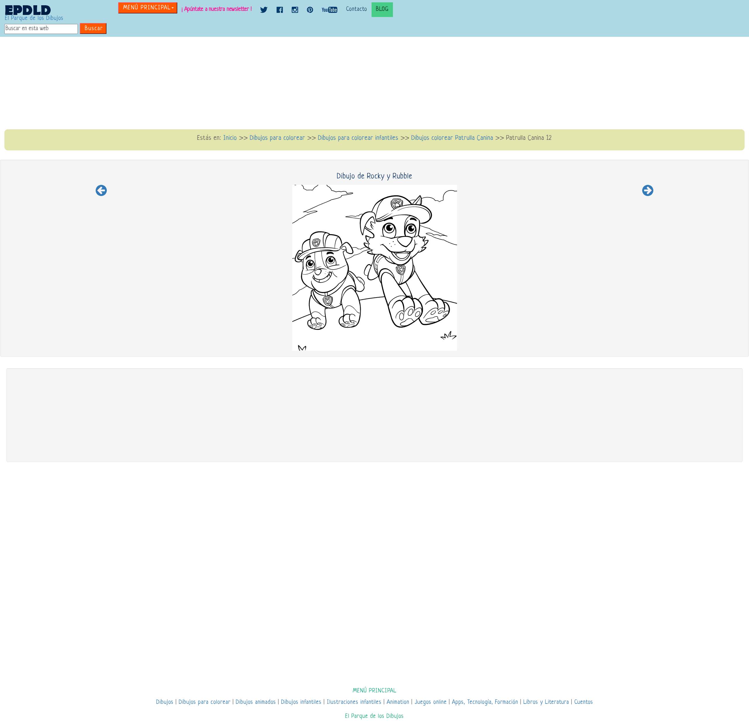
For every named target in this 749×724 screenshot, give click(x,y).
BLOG (382, 9)
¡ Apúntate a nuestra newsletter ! (216, 9)
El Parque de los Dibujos (34, 19)
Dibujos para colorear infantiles (358, 138)
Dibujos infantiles (301, 702)
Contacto (356, 9)
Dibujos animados (256, 702)
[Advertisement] (374, 84)
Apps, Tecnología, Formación (485, 702)
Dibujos (164, 702)
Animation (398, 702)
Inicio (230, 138)
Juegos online (431, 702)
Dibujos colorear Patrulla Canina (452, 138)
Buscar (94, 29)
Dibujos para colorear (277, 138)
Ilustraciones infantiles (354, 702)
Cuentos (583, 702)
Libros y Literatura (546, 702)
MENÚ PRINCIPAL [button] (147, 8)
